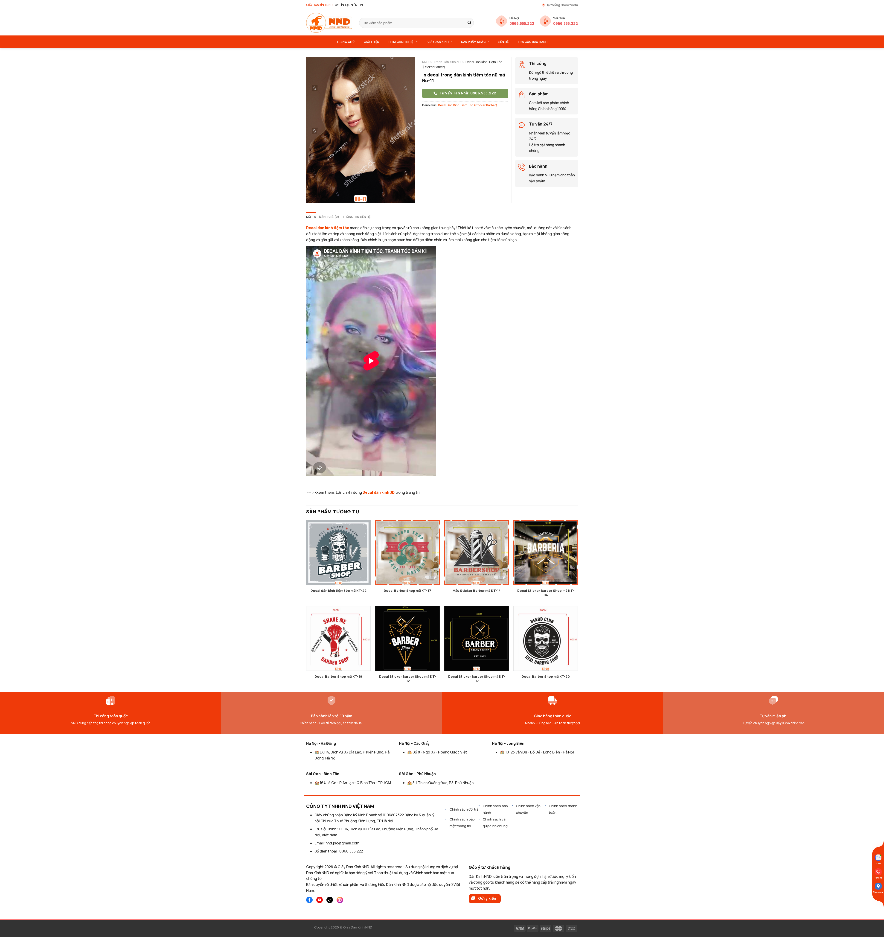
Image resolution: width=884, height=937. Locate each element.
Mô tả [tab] (311, 217)
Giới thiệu (371, 42)
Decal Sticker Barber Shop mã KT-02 (407, 678)
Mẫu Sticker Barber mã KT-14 (477, 591)
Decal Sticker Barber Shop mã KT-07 (476, 678)
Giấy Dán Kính (438, 42)
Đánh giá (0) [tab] (329, 217)
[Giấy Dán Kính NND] (329, 23)
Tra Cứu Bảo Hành (532, 42)
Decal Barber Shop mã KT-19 (338, 676)
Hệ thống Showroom (562, 5)
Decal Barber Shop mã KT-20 (546, 676)
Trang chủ (346, 42)
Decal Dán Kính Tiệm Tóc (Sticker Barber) (467, 105)
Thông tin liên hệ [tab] (356, 217)
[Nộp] (469, 23)
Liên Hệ (503, 42)
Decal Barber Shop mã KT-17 (407, 591)
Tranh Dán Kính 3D (447, 62)
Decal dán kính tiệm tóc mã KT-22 (338, 591)
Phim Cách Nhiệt (402, 42)
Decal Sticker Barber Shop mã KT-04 (545, 593)
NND (425, 62)
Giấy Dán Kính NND (357, 927)
